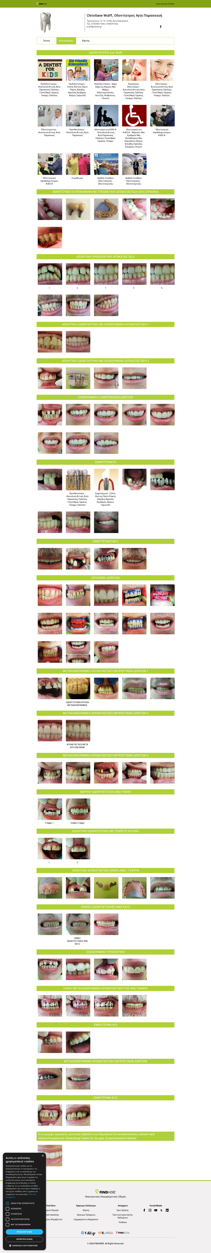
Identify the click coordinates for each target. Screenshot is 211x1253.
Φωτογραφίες (66, 40)
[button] (24, 1245)
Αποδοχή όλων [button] (24, 1232)
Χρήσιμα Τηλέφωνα (86, 1215)
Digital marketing (51, 1215)
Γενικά (46, 40)
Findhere (123, 1222)
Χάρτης (86, 40)
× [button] (43, 1156)
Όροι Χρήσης (123, 1210)
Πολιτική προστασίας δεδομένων (123, 1216)
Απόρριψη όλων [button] (24, 1239)
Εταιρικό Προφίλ (51, 1210)
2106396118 (96, 24)
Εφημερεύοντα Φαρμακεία (86, 1219)
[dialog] (24, 1201)
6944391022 (112, 24)
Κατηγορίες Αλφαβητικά (50, 1219)
